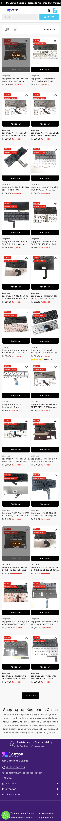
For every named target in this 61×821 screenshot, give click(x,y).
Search (50, 17)
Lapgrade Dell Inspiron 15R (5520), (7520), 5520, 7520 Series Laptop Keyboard (44, 297)
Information (9, 789)
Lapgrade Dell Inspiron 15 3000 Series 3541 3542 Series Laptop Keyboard (43, 80)
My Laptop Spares (25, 813)
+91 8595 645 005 (15, 767)
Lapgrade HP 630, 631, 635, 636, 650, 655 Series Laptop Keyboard (15, 297)
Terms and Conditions (22, 817)
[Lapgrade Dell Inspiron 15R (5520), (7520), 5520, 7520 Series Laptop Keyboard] (45, 272)
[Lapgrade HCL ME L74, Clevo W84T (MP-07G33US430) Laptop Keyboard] (16, 598)
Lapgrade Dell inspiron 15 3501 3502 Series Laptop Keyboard (14, 677)
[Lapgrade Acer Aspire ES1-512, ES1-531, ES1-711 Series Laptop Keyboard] (16, 109)
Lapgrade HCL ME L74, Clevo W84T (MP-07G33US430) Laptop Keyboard (15, 623)
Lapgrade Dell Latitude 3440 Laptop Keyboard (16, 188)
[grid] (7, 29)
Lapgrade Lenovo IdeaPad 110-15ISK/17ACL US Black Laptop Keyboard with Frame (43, 677)
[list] (15, 29)
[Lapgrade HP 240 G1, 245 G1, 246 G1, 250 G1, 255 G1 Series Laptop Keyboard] (45, 543)
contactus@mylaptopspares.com (24, 772)
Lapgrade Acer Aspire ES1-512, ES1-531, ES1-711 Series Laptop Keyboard (15, 134)
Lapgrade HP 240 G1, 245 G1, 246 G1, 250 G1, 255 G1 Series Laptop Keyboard (45, 568)
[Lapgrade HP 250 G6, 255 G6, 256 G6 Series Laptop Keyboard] (45, 489)
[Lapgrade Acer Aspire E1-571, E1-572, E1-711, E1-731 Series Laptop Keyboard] (45, 380)
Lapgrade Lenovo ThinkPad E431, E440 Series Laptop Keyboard (15, 568)
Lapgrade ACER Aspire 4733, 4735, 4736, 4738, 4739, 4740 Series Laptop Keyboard (16, 514)
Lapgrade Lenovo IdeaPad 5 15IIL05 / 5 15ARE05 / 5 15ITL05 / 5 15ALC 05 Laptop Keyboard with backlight (44, 623)
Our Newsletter (11, 794)
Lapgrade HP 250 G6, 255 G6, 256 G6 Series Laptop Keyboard (43, 514)
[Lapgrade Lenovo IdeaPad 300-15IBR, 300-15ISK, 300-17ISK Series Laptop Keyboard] (45, 217)
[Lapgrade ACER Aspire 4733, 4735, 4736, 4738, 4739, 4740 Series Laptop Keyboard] (16, 489)
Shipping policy (44, 817)
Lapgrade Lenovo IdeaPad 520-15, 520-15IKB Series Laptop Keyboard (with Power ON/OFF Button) (15, 243)
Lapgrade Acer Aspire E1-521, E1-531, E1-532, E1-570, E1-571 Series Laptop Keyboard (16, 460)
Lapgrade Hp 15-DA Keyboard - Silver (11, 405)
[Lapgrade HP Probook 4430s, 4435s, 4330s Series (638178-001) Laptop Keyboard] (45, 326)
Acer (5, 722)
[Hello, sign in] (49, 10)
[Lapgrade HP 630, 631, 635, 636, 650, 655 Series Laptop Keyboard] (16, 272)
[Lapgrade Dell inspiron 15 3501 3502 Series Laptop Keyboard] (16, 652)
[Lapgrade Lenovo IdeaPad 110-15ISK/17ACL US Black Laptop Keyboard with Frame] (45, 652)
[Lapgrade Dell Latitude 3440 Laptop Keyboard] (16, 163)
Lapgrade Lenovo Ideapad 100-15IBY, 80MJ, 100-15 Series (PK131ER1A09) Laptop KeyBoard (16, 351)
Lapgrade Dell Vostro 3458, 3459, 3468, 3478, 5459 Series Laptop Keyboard (44, 460)
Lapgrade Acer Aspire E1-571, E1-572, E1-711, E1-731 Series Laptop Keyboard (45, 405)
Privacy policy (46, 813)
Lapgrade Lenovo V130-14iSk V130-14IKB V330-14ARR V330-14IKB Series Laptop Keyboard (44, 188)
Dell (21, 722)
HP (9, 722)
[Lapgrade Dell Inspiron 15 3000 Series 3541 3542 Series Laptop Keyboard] (45, 55)
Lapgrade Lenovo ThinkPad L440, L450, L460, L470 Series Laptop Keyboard (15, 80)
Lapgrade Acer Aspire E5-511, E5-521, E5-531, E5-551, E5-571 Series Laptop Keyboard (45, 134)
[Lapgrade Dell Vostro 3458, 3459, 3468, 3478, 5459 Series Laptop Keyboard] (45, 435)
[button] (4, 10)
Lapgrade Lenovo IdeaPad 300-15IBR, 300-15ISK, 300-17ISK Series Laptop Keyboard (44, 243)
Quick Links (9, 783)
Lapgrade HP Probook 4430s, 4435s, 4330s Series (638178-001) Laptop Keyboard (44, 351)
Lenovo (15, 722)
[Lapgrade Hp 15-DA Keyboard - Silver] (16, 380)
